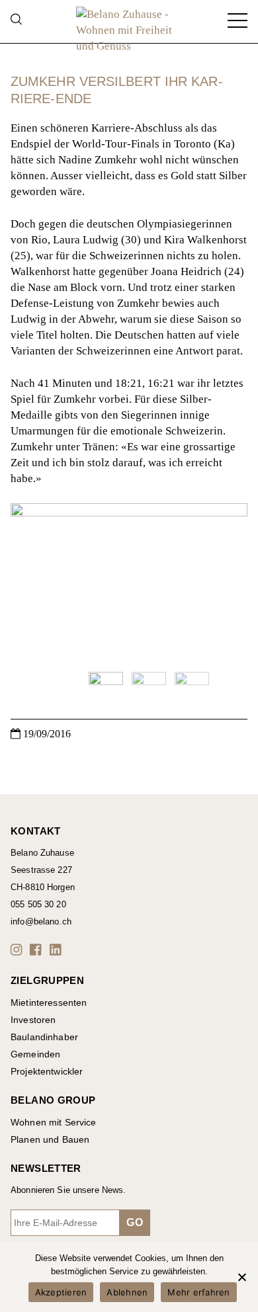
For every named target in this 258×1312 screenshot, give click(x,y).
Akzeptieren (61, 1292)
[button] (18, 949)
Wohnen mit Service (54, 1122)
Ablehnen (127, 1292)
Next (230, 582)
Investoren (33, 1019)
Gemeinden (35, 1054)
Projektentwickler (47, 1071)
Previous (27, 582)
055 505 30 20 (38, 904)
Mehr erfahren (198, 1292)
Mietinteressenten (49, 1002)
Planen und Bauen (50, 1139)
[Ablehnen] (241, 1277)
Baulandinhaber (44, 1037)
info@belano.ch (41, 921)
